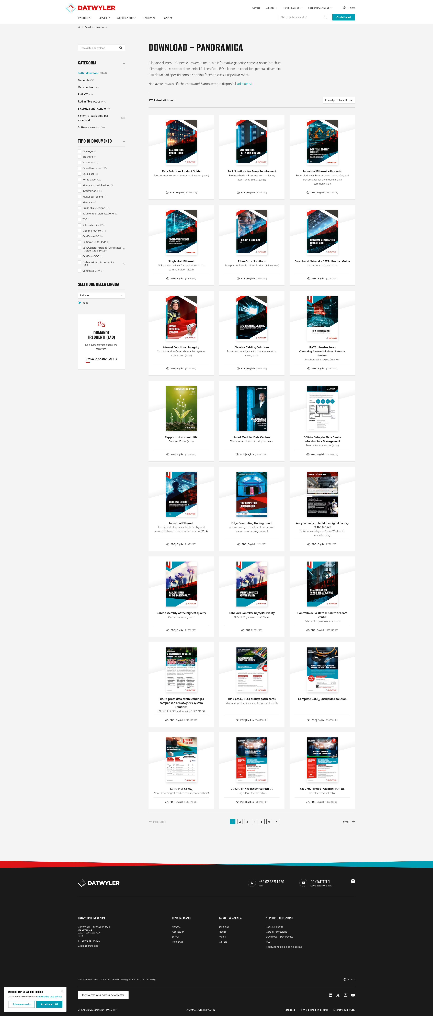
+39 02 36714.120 (90, 940)
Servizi (103, 18)
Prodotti (83, 18)
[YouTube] (353, 995)
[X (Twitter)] (338, 995)
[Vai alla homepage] (90, 5)
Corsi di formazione (276, 931)
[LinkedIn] (330, 995)
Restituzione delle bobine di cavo (284, 946)
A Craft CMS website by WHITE (201, 1009)
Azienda (270, 8)
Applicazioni (125, 18)
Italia (85, 302)
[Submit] (325, 17)
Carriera (256, 8)
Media (222, 936)
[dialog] (35, 999)
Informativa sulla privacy (344, 1009)
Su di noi (224, 926)
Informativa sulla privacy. (49, 996)
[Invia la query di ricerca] (120, 47)
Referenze (149, 18)
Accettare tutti (49, 1004)
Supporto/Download (318, 8)
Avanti (346, 822)
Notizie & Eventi (291, 8)
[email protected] (89, 945)
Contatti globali (274, 926)
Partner (167, 18)
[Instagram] (345, 995)
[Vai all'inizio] (353, 881)
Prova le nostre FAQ (100, 359)
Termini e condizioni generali (314, 1009)
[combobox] (303, 17)
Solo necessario (21, 1004)
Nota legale (289, 1009)
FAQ (268, 941)
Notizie (222, 931)
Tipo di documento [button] (95, 142)
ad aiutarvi (244, 83)
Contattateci (343, 17)
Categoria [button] (87, 63)
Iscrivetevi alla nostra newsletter (103, 995)
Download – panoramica (279, 936)
